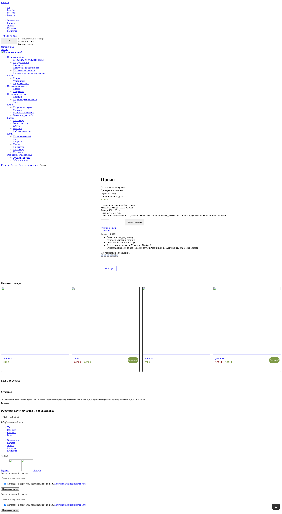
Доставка (11, 28)
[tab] (108, 268)
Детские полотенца (28, 165)
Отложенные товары (7, 48)
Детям (14, 165)
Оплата (10, 25)
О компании (13, 20)
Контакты (12, 31)
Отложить (106, 230)
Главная (5, 165)
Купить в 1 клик (109, 228)
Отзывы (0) (108, 269)
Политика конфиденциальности (70, 483)
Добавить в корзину (134, 222)
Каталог (11, 23)
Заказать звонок (25, 44)
